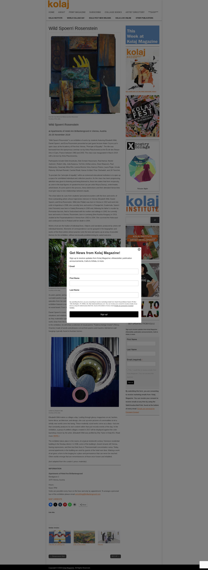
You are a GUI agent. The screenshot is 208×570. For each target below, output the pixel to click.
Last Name (74, 290)
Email (72, 266)
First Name (74, 278)
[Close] (139, 249)
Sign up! (104, 314)
